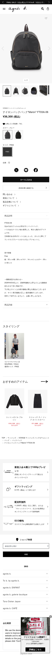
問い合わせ (7, 194)
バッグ (6, 440)
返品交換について (10, 201)
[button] (43, 9)
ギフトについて (9, 205)
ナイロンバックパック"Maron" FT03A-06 (19, 442)
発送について (8, 198)
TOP (3, 438)
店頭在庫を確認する (26, 188)
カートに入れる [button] (26, 179)
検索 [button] (26, 554)
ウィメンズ (12, 438)
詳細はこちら (35, 649)
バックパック (17, 440)
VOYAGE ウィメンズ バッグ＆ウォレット (34, 438)
